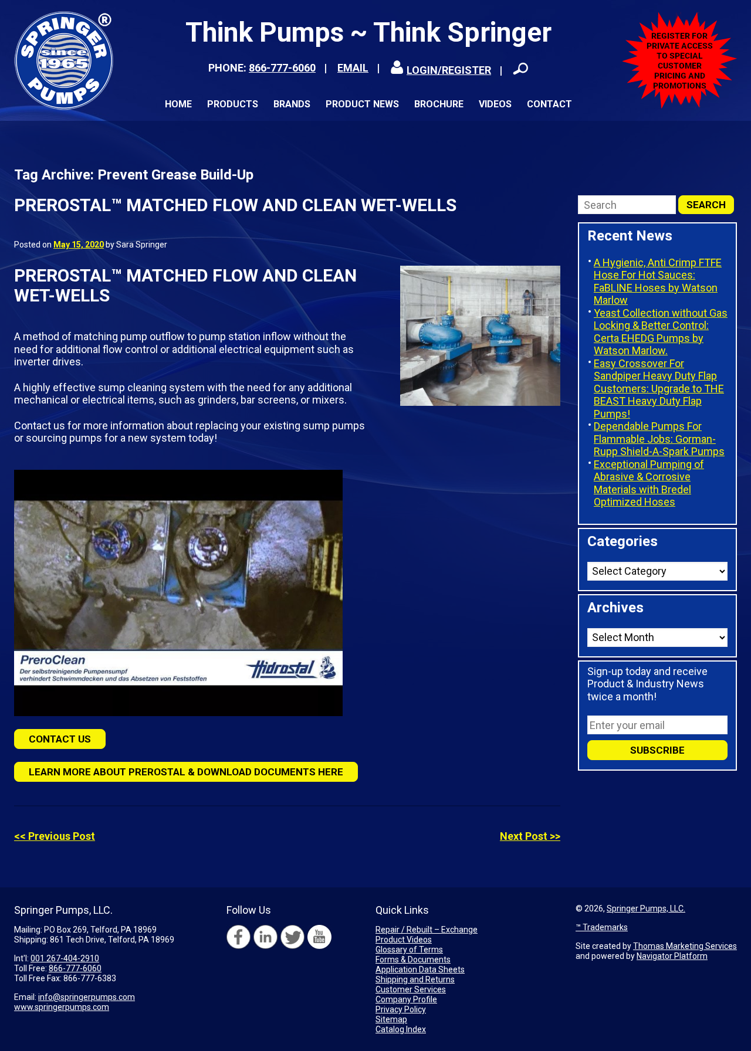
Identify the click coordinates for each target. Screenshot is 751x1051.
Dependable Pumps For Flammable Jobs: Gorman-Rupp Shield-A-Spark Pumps (659, 438)
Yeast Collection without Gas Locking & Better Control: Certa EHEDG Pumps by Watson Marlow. (661, 332)
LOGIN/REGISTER (449, 70)
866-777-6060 (282, 68)
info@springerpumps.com (86, 997)
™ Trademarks (602, 927)
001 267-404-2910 (65, 958)
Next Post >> (530, 836)
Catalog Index (401, 1029)
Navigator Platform (672, 956)
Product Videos (404, 939)
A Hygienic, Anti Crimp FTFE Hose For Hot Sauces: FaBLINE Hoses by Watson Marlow (658, 281)
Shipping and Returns (415, 979)
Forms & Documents (413, 959)
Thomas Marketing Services (685, 946)
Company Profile (406, 999)
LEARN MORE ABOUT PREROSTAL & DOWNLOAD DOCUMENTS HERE (186, 772)
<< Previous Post (54, 836)
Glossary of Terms (409, 949)
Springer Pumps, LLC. (646, 908)
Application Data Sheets (420, 969)
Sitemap (391, 1019)
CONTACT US (60, 739)
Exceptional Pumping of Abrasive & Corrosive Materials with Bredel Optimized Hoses (649, 483)
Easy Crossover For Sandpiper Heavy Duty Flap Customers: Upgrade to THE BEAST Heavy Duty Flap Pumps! (659, 388)
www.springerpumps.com (61, 1007)
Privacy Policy (401, 1009)
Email (352, 68)
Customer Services (411, 989)
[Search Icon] (520, 68)
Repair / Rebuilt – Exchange (427, 929)
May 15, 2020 (78, 244)
